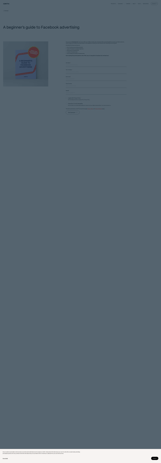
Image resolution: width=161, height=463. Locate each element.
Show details (5, 458)
